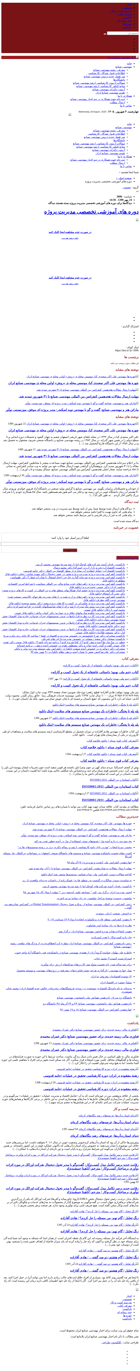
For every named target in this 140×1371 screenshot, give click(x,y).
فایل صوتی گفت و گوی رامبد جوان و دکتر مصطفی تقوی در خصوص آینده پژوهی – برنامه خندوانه (71, 645)
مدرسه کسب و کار (121, 10)
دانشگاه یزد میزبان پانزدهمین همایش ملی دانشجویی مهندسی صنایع (94, 997)
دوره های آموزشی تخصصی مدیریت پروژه (91, 211)
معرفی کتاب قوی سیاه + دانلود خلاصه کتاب (109, 747)
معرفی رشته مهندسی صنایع (109, 69)
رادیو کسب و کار (127, 558)
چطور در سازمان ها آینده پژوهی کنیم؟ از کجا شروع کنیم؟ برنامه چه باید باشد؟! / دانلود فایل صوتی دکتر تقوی (64, 642)
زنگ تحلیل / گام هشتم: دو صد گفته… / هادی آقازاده (104, 1257)
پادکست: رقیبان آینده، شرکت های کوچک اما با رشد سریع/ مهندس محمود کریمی (80, 564)
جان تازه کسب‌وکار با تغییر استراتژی (111, 937)
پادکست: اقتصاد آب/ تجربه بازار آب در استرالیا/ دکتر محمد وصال (89, 567)
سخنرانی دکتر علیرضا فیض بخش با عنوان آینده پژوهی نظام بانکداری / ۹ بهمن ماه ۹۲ (78, 652)
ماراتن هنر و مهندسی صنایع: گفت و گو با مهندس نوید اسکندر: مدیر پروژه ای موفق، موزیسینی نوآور (72, 410)
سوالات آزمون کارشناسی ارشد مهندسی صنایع (99, 82)
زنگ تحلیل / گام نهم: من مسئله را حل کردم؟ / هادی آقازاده (100, 1218)
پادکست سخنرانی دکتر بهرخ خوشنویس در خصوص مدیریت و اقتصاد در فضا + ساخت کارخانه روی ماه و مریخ (64, 635)
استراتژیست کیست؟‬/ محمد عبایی (113, 958)
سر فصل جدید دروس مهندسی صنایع (104, 76)
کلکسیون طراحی (112, 1342)
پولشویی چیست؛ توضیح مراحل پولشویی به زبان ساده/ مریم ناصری (94, 898)
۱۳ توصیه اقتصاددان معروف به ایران (111, 976)
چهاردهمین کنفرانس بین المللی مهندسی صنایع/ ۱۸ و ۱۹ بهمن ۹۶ (96, 1009)
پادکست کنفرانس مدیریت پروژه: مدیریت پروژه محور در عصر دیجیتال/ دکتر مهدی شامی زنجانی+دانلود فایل (65, 574)
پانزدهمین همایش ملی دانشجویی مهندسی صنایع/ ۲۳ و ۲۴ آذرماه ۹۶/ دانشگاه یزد (87, 1003)
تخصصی (127, 7)
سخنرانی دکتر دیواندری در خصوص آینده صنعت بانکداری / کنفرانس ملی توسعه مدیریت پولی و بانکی (69, 648)
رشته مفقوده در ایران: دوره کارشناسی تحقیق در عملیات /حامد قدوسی (91, 1075)
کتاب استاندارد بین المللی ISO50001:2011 (110, 786)
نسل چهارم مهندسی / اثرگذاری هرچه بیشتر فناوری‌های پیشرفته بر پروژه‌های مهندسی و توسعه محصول (74, 970)
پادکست (127, 17)
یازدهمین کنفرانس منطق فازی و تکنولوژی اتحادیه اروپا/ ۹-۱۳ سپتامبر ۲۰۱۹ (90, 919)
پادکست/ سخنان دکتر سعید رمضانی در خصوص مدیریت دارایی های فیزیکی (83, 639)
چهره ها (127, 23)
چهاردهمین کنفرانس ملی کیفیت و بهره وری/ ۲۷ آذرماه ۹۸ (99, 862)
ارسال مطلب (117, 102)
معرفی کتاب (124, 14)
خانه (129, 63)
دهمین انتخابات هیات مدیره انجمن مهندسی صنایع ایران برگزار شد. (95, 931)
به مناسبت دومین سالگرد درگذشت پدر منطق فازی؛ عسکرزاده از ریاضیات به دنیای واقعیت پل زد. (77, 880)
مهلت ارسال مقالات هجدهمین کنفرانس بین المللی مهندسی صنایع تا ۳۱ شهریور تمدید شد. (79, 396)
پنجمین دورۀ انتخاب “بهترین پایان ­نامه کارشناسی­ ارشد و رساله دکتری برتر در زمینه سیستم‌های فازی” (75, 847)
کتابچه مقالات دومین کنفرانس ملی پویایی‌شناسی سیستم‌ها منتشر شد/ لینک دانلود (86, 874)
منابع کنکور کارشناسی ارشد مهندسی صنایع (100, 86)
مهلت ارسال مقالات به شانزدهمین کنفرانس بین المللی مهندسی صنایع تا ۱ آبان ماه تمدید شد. (80, 868)
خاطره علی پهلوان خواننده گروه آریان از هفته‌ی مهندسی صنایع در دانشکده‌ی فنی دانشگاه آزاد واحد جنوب (73, 952)
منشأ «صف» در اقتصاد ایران (116, 982)
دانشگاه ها (119, 79)
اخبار (129, 4)
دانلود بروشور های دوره (70, 238)
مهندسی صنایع (123, 66)
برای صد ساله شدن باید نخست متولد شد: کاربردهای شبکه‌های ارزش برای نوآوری (86, 964)
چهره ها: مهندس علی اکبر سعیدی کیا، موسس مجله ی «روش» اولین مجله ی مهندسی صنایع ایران (73, 383)
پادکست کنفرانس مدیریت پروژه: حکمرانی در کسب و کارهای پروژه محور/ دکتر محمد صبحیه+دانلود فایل (67, 603)
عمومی (127, 187)
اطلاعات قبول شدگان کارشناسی (106, 73)
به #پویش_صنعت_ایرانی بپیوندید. (114, 913)
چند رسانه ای (124, 20)
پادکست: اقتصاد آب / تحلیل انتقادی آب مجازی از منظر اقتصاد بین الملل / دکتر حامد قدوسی (74, 570)
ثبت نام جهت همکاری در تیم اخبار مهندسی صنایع (97, 99)
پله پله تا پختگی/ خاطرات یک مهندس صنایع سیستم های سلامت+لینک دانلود (89, 711)
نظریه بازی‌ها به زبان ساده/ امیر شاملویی (109, 925)
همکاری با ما (125, 95)
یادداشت (127, 27)
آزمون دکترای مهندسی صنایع (108, 89)
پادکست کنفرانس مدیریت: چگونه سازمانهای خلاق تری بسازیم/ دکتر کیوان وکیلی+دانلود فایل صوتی (69, 613)
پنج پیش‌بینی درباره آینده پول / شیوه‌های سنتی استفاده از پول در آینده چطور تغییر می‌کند (83, 841)
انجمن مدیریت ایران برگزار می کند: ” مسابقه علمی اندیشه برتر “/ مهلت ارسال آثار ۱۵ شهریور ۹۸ (77, 892)
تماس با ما (126, 105)
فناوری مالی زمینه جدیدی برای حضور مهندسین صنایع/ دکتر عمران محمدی (89, 1036)
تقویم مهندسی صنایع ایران (110, 92)
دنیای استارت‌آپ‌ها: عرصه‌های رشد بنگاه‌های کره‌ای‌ (104, 1122)
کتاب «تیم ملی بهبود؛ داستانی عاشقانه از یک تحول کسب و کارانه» (95, 672)
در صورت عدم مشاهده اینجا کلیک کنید (70, 232)
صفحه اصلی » (124, 178)
